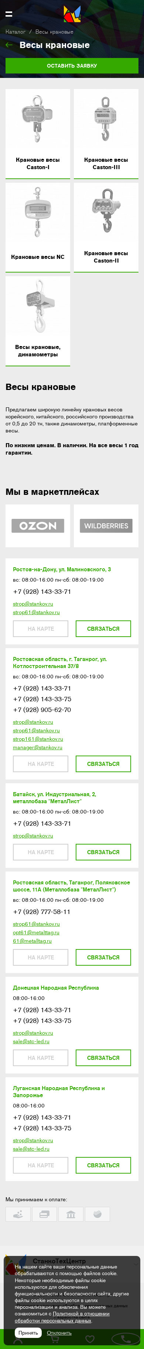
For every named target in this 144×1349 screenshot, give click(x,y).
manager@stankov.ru (37, 747)
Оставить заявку (72, 65)
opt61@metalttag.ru (36, 932)
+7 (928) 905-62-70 (42, 709)
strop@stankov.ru (33, 603)
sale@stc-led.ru (31, 1041)
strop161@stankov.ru (38, 739)
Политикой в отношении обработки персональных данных (62, 1317)
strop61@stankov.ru (36, 612)
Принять (28, 1332)
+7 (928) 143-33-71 (42, 591)
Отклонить (59, 1332)
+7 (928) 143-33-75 (42, 699)
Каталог (15, 31)
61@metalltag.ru (32, 941)
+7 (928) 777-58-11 (42, 911)
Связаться (103, 628)
